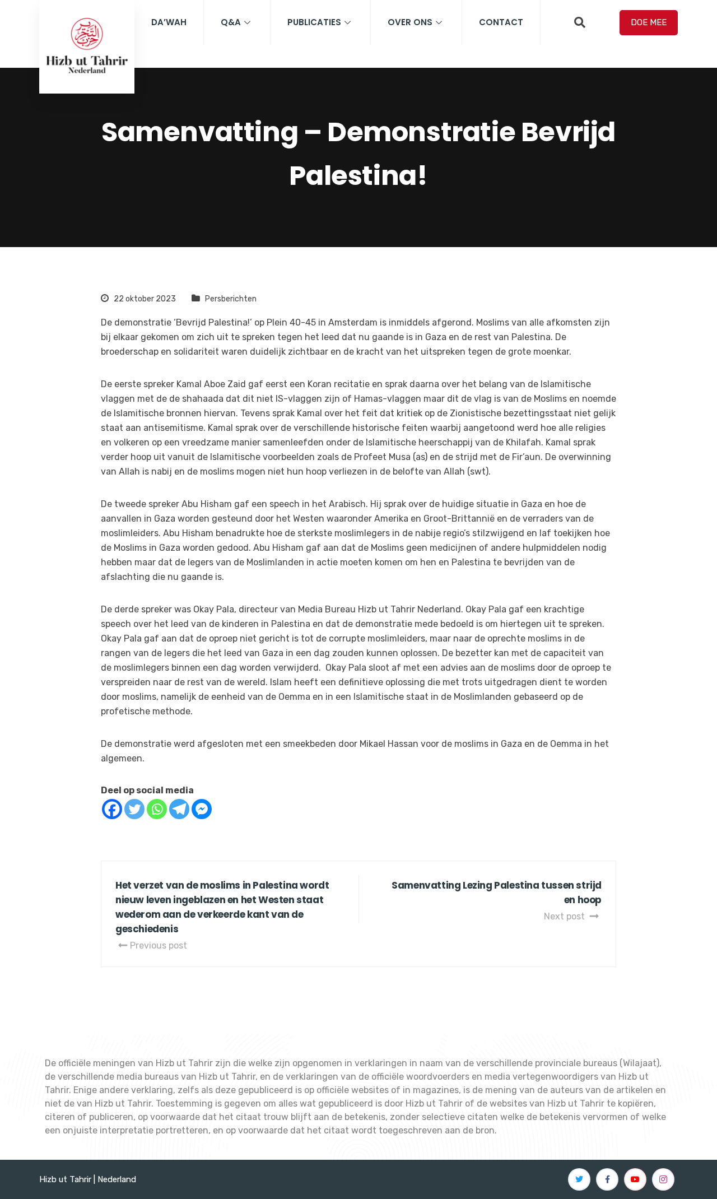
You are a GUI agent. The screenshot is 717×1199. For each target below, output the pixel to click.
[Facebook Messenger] (202, 809)
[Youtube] (635, 1179)
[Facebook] (112, 809)
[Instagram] (663, 1179)
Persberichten (231, 299)
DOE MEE (649, 22)
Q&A (231, 22)
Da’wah (169, 22)
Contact (501, 22)
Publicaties (314, 22)
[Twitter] (134, 809)
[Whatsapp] (157, 809)
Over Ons (410, 22)
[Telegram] (179, 809)
